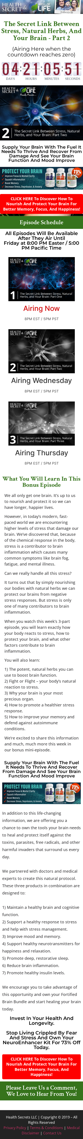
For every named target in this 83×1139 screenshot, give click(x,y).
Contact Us (52, 1133)
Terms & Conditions (46, 1127)
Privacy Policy (15, 1127)
